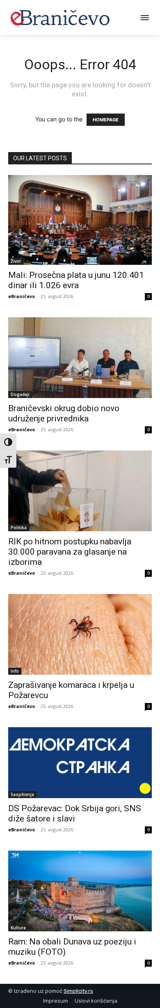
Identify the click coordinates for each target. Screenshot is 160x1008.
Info (15, 671)
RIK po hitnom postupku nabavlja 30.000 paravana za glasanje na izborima (69, 552)
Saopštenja (22, 794)
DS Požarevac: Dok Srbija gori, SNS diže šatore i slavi (74, 813)
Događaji (20, 394)
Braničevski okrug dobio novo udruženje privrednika (63, 413)
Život (16, 261)
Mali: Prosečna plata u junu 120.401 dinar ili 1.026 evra (76, 280)
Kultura (18, 928)
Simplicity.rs (78, 991)
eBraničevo (21, 296)
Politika (19, 527)
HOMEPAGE (106, 120)
